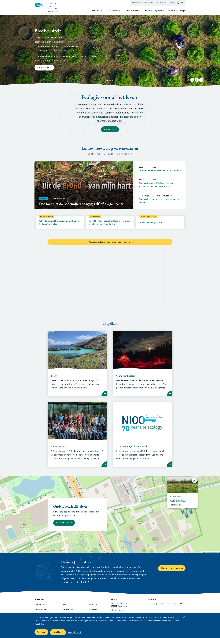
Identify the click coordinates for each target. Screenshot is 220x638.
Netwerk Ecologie (177, 10)
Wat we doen (113, 10)
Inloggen (171, 3)
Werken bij (149, 3)
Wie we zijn (97, 10)
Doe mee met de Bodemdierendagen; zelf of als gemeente (81, 203)
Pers (164, 3)
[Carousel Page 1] (107, 80)
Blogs (54, 375)
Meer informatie (75, 632)
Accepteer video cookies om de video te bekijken (110, 242)
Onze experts (58, 446)
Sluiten (184, 616)
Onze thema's (131, 10)
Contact (158, 3)
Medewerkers (137, 3)
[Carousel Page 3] (112, 80)
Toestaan (41, 632)
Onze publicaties (125, 375)
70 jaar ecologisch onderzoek (132, 446)
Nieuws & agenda (153, 10)
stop (196, 79)
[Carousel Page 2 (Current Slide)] (110, 80)
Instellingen (58, 632)
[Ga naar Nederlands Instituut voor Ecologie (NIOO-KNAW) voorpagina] (38, 5)
